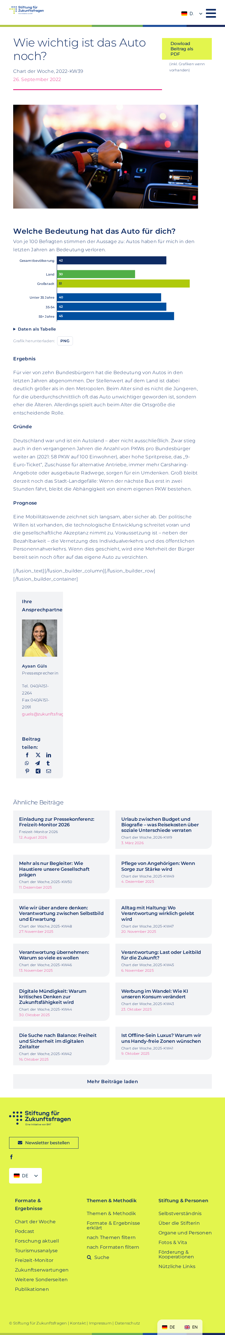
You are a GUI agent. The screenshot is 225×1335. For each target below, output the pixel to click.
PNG (64, 340)
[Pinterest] (27, 771)
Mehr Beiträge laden (112, 1081)
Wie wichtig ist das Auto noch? (79, 49)
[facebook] (11, 1157)
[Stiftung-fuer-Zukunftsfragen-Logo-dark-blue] (40, 1113)
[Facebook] (27, 755)
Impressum (100, 1323)
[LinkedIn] (48, 755)
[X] (38, 755)
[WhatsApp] (27, 763)
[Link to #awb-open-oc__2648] (211, 13)
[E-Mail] (48, 771)
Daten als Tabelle (37, 329)
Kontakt (78, 1323)
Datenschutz (127, 1323)
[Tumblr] (48, 763)
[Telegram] (37, 763)
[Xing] (38, 771)
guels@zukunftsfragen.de (49, 714)
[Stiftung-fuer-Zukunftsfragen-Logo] (26, 8)
